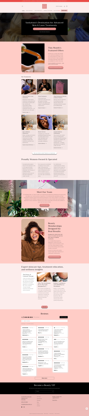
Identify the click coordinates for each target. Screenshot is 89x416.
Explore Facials (41, 107)
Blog (38, 402)
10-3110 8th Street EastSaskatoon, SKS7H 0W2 (26, 398)
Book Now (54, 400)
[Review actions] (34, 327)
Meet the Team (44, 205)
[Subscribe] (52, 391)
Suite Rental (39, 398)
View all (44, 306)
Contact (38, 405)
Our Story (39, 396)
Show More (29, 333)
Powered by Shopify (40, 413)
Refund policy (46, 413)
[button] (22, 6)
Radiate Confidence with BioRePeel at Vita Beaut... (59, 284)
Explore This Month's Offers (56, 67)
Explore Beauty (41, 143)
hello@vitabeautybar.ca (26, 404)
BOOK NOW (44, 28)
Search (38, 403)
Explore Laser (26, 112)
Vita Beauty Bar (34, 413)
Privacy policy (51, 413)
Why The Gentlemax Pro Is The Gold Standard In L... (44, 284)
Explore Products (58, 107)
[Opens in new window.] (28, 335)
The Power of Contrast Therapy (28, 275)
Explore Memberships (54, 256)
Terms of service (57, 413)
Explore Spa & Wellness (28, 144)
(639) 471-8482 (24, 401)
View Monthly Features (44, 31)
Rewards (38, 400)
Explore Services (57, 147)
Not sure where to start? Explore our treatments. (44, 153)
